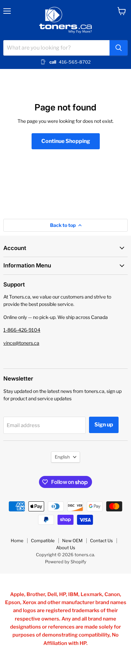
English (62, 457)
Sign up (103, 424)
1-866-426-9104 (21, 330)
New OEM (72, 540)
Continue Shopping (65, 141)
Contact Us (101, 540)
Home (17, 540)
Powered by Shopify (65, 561)
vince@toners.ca (21, 343)
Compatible (43, 540)
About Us (65, 547)
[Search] (119, 48)
